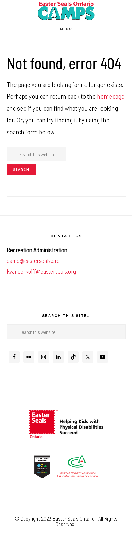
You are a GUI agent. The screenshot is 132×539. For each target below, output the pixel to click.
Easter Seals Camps (66, 11)
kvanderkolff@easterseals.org (41, 271)
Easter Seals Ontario (73, 518)
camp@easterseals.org (33, 260)
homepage (111, 96)
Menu (66, 28)
